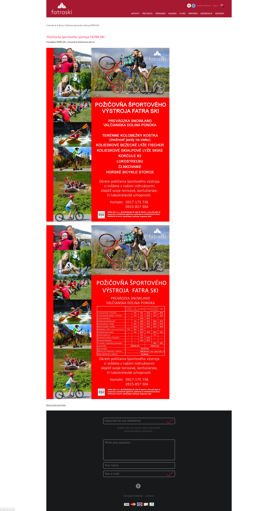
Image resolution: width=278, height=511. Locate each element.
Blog (61, 25)
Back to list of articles (56, 405)
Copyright (149, 496)
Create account (204, 6)
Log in (215, 6)
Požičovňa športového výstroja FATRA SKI (82, 25)
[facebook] (193, 6)
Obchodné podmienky (133, 496)
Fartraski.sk (51, 25)
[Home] (61, 9)
